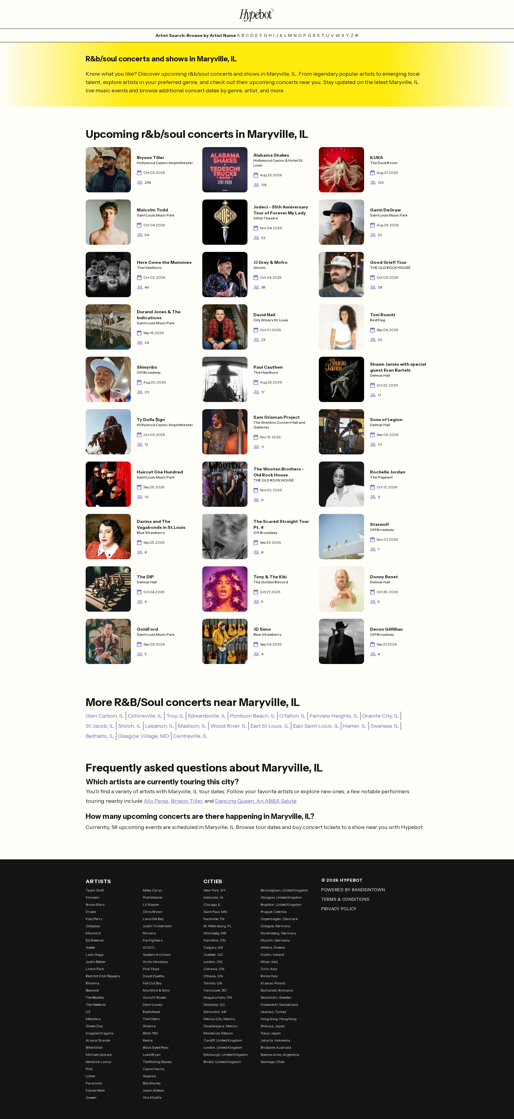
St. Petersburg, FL (217, 926)
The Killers (151, 1019)
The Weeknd (96, 1004)
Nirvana (149, 933)
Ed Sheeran (95, 940)
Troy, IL (175, 716)
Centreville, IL (190, 736)
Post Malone (152, 897)
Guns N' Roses (154, 997)
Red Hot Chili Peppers (103, 976)
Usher (90, 1076)
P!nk (89, 1069)
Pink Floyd (151, 969)
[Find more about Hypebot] (257, 14)
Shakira (149, 1026)
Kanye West (95, 1090)
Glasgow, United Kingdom (281, 897)
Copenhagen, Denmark (279, 919)
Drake (91, 911)
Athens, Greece (273, 947)
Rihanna (92, 983)
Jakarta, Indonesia (275, 1040)
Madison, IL (192, 726)
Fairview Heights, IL (334, 716)
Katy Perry (94, 919)
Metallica (93, 1019)
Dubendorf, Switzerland (279, 1004)
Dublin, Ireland (272, 954)
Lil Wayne (151, 904)
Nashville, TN (213, 919)
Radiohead (151, 1011)
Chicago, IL (212, 904)
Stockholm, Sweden (276, 997)
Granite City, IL (380, 716)
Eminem (92, 897)
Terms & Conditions (345, 899)
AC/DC (149, 947)
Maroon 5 (93, 933)
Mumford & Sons (156, 990)
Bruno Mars (95, 904)
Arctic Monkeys (155, 961)
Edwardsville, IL (207, 716)
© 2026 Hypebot (342, 880)
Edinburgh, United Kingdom (225, 1054)
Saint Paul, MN (215, 911)
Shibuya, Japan (273, 1026)
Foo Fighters (152, 940)
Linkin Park (95, 969)
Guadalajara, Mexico (220, 1026)
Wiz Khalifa (152, 1097)
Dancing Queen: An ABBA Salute (255, 801)
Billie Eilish (94, 1047)
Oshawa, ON (213, 969)
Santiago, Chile (272, 1061)
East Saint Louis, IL (316, 726)
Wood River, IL (228, 726)
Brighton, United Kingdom (281, 904)
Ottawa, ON (213, 976)
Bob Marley (152, 1083)
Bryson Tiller (186, 801)
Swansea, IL (384, 726)
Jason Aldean (153, 1090)
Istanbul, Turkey (273, 1011)
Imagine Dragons (99, 1033)
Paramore (94, 1083)
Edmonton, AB (214, 1011)
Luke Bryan (152, 1054)
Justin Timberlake (157, 926)
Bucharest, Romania (277, 990)
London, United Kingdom (222, 1047)
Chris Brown (152, 911)
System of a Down (157, 954)
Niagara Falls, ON (217, 997)
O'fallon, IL (292, 716)
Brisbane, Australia (276, 1047)
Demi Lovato (152, 1004)
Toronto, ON (212, 983)
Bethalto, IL (100, 736)
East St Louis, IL (269, 726)
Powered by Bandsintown (353, 889)
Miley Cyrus (152, 890)
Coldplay (93, 926)
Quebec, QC (213, 954)
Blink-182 (150, 1033)
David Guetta (153, 976)
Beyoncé (92, 990)
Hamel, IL (354, 726)
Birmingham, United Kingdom (284, 890)
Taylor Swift (95, 890)
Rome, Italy (269, 976)
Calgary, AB (212, 947)
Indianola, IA (213, 897)
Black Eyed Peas (155, 1047)
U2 (88, 1011)
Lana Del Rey (153, 919)
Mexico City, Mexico (219, 1019)
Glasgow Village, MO (143, 736)
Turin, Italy (269, 969)
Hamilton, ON (214, 940)
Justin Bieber (96, 961)
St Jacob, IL (100, 726)
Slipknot (149, 1076)
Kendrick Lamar (99, 1061)
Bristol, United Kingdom (222, 1061)
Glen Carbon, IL (105, 716)
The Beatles (95, 997)
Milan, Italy (269, 961)
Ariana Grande (98, 1040)
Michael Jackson (99, 1054)
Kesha (148, 1040)
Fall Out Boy (152, 983)
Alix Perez (156, 801)
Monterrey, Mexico (218, 1033)
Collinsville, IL (145, 716)
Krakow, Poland (273, 983)
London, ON (212, 961)
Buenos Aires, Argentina (280, 1054)
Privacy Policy (339, 908)
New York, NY (214, 890)
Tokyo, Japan (271, 1033)
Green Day (94, 1026)
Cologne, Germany (275, 926)
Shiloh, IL (129, 726)
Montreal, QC (214, 1004)
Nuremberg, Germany (278, 933)
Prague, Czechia (273, 911)
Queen (91, 1097)
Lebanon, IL (159, 726)
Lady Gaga (95, 954)
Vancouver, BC (215, 990)
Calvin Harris (153, 1069)
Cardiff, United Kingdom (222, 1040)
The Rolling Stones (157, 1061)
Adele (90, 947)
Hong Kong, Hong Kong (279, 1019)
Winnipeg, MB (214, 933)
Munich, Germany (275, 940)
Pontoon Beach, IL (252, 716)
